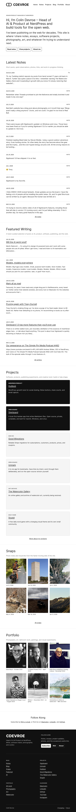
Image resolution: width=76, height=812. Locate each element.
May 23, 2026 (10, 204)
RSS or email (25, 722)
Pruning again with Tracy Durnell (21, 304)
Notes (8, 763)
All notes (38, 217)
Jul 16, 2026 (10, 154)
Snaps (8, 769)
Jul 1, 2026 (9, 166)
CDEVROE (21, 5)
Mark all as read (13, 283)
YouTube (43, 795)
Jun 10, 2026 (10, 188)
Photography (10, 789)
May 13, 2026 (10, 342)
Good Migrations (16, 439)
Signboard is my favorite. (15, 181)
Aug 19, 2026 (10, 91)
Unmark (12, 465)
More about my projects (38, 539)
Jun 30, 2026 (10, 280)
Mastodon (45, 722)
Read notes (11, 49)
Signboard (13, 412)
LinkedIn (53, 722)
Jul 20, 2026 (10, 120)
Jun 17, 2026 (10, 177)
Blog (7, 766)
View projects (24, 49)
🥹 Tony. (9, 169)
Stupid (11, 517)
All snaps (38, 623)
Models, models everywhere (19, 263)
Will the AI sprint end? (16, 242)
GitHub (62, 722)
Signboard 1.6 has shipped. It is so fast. (21, 158)
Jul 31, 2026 (10, 104)
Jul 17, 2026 (10, 136)
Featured (9, 772)
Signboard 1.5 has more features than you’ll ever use (31, 325)
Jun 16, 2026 (10, 301)
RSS (54, 746)
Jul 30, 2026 (10, 239)
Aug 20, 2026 (10, 72)
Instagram (43, 797)
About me (37, 49)
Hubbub (12, 386)
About (61, 746)
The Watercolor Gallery (19, 491)
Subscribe (46, 746)
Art (7, 792)
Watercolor (10, 795)
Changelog (60, 808)
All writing (38, 360)
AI (7, 775)
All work (9, 786)
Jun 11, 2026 (10, 322)
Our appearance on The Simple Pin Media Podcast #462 (32, 345)
